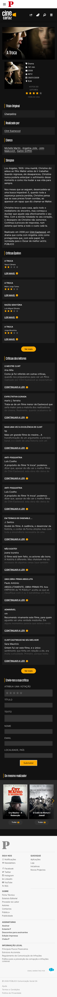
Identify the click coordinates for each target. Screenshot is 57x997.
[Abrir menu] (4, 4)
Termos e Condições (11, 989)
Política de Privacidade (11, 993)
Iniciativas (35, 866)
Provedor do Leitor (10, 902)
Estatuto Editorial (9, 898)
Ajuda (4, 986)
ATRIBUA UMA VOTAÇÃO (17, 686)
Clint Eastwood (12, 130)
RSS (6, 886)
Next (51, 804)
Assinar (5, 925)
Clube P (5, 939)
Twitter (7, 872)
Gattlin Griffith (24, 151)
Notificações (10, 859)
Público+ (6, 912)
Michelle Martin (12, 148)
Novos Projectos (38, 870)
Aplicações (35, 859)
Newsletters (9, 863)
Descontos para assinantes (15, 932)
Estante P (6, 929)
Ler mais (9, 273)
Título (8, 699)
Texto (8, 711)
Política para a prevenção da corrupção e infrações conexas (25, 960)
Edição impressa (10, 935)
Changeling (10, 113)
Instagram (9, 875)
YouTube (8, 882)
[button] (15, 822)
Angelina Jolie (30, 148)
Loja (32, 863)
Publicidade (7, 916)
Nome (7, 726)
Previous (5, 804)
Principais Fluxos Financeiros (15, 949)
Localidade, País (14, 750)
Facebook (9, 868)
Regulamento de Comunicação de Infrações (22, 955)
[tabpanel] (15, 804)
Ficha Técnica (8, 895)
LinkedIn (8, 879)
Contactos (6, 909)
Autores (5, 905)
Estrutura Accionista (11, 952)
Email (7, 738)
